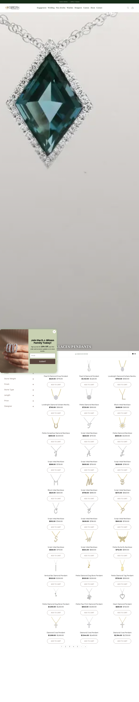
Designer (8, 406)
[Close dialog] (54, 331)
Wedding (51, 8)
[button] (128, 8)
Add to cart (56, 385)
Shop (50, 15)
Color (6, 373)
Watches (70, 8)
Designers (78, 8)
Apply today (75, 1)
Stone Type (9, 390)
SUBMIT (42, 361)
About (92, 8)
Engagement (41, 8)
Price (6, 401)
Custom (86, 8)
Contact (99, 8)
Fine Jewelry (60, 8)
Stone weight (10, 379)
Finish (6, 384)
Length (7, 395)
